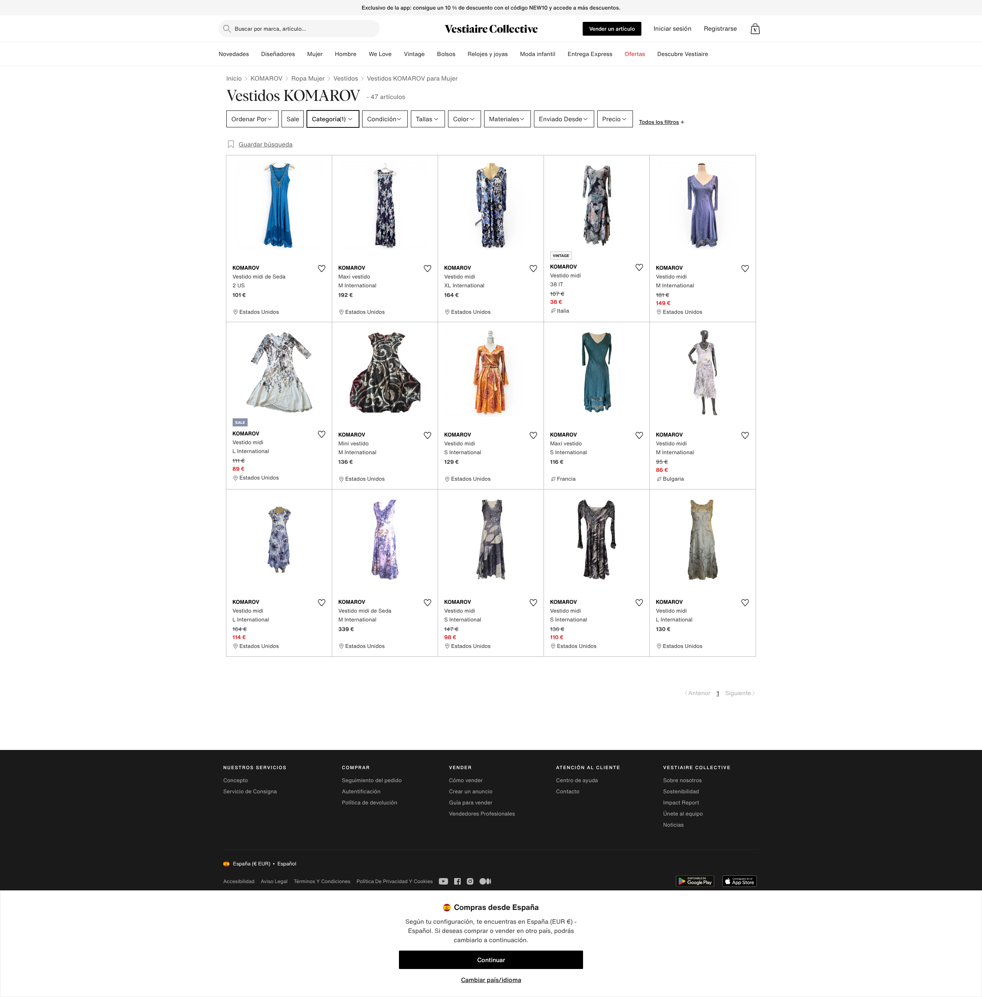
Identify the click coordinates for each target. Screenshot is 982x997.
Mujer (315, 54)
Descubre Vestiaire (682, 54)
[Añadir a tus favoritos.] (321, 268)
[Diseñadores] (301, 54)
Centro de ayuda (577, 780)
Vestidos (345, 78)
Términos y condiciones (322, 881)
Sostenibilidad (681, 792)
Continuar (491, 959)
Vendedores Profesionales (482, 814)
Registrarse (720, 29)
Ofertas (634, 54)
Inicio (234, 78)
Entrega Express (590, 54)
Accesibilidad (239, 881)
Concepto (235, 780)
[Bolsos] (461, 54)
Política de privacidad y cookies (394, 881)
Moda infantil (537, 54)
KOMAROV (266, 78)
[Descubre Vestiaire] (714, 54)
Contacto (568, 792)
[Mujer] (329, 54)
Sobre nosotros (682, 780)
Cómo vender (466, 780)
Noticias (673, 825)
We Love (380, 54)
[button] (755, 28)
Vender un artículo (612, 29)
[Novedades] (255, 54)
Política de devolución (369, 803)
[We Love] (398, 54)
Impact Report (681, 803)
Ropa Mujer (308, 78)
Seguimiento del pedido (372, 780)
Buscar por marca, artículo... (270, 29)
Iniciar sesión (673, 29)
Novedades (234, 54)
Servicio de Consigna (250, 792)
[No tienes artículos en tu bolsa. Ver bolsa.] (755, 28)
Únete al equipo (683, 814)
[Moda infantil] (562, 54)
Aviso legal (274, 881)
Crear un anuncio (470, 792)
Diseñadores (278, 54)
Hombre (345, 54)
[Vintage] (431, 54)
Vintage (414, 54)
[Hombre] (362, 54)
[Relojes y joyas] (514, 54)
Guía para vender (470, 803)
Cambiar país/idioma (491, 979)
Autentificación (361, 792)
